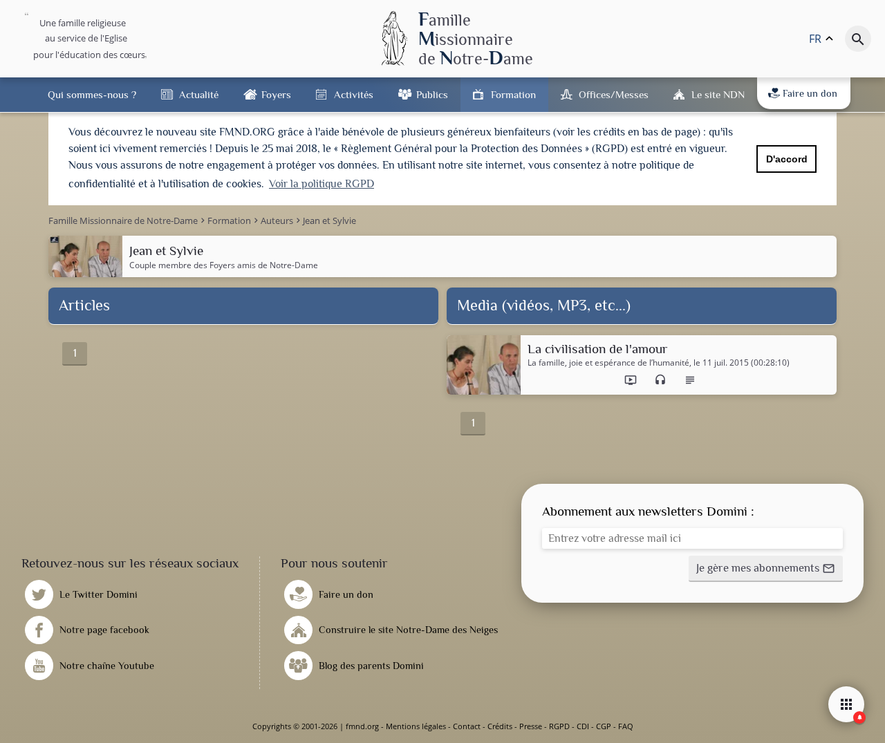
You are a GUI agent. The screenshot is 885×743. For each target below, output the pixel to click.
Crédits (499, 726)
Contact (467, 726)
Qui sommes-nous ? (92, 94)
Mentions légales (416, 726)
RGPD (559, 726)
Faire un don (810, 93)
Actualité (198, 94)
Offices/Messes (614, 94)
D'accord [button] (787, 158)
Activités (353, 94)
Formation (513, 94)
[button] (766, 569)
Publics (432, 94)
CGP (603, 726)
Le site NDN (718, 94)
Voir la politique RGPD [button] (321, 184)
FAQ (625, 726)
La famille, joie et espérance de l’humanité (608, 363)
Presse (530, 726)
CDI (583, 726)
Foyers (276, 94)
